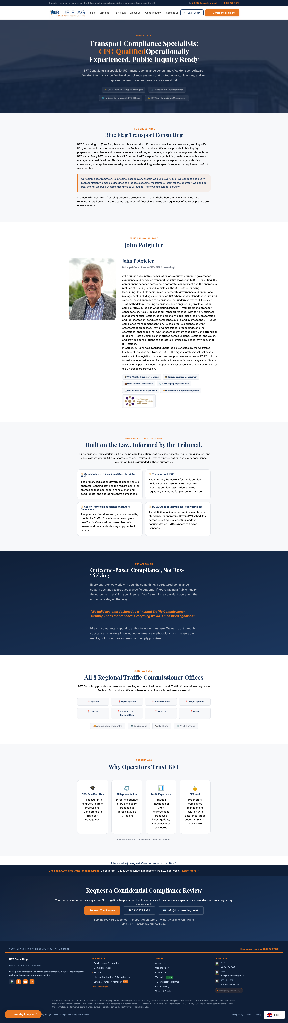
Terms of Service (163, 991)
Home (91, 12)
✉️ (180, 910)
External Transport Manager (110, 982)
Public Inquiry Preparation (106, 963)
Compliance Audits (103, 968)
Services (104, 12)
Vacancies (163, 977)
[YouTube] (25, 981)
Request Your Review (102, 910)
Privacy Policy (162, 986)
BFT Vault (98, 972)
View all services (100, 987)
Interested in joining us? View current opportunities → (144, 863)
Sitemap (258, 1014)
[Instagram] (12, 981)
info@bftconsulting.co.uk (205, 3)
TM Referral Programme (167, 982)
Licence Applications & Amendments (112, 977)
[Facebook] (18, 981)
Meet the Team (151, 1003)
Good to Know (162, 968)
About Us (135, 12)
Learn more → (190, 870)
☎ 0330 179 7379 (139, 910)
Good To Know (153, 12)
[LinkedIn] (32, 981)
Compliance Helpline (224, 12)
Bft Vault (121, 12)
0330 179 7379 (231, 3)
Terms (249, 1014)
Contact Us (172, 12)
